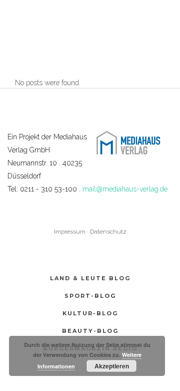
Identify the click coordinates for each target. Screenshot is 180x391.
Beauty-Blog (90, 330)
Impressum (70, 231)
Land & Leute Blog (90, 278)
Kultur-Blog (90, 313)
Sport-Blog (90, 295)
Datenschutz (108, 231)
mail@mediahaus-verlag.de (125, 189)
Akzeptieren (111, 365)
